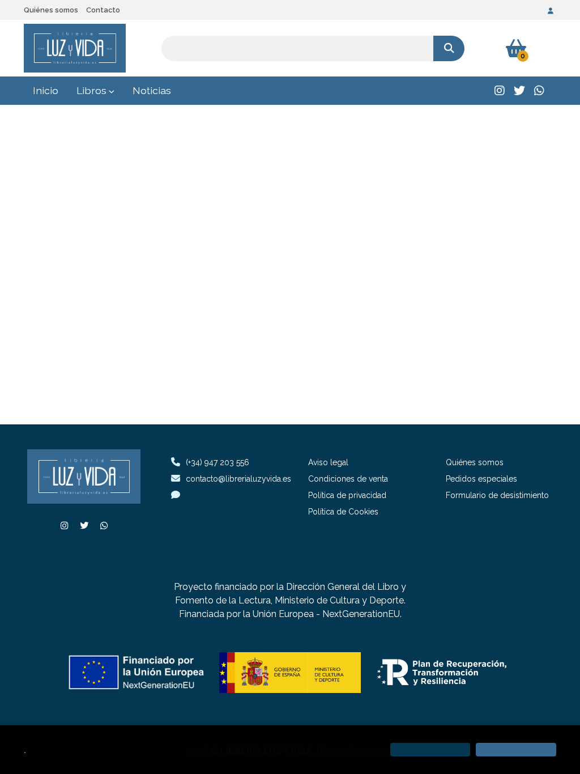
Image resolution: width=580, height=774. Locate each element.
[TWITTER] (519, 90)
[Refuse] (430, 749)
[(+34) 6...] (539, 90)
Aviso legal (328, 462)
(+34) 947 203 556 (217, 462)
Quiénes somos (51, 10)
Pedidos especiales (481, 478)
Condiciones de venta (348, 478)
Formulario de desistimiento (497, 495)
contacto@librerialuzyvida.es (238, 478)
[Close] (516, 749)
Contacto (103, 10)
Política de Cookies (343, 511)
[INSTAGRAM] (499, 90)
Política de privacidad (347, 495)
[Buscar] (448, 48)
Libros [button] (92, 90)
